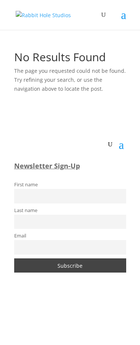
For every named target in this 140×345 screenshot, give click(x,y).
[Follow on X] (78, 306)
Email (20, 236)
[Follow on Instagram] (63, 306)
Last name (25, 210)
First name (26, 184)
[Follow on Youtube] (93, 306)
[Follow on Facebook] (48, 306)
